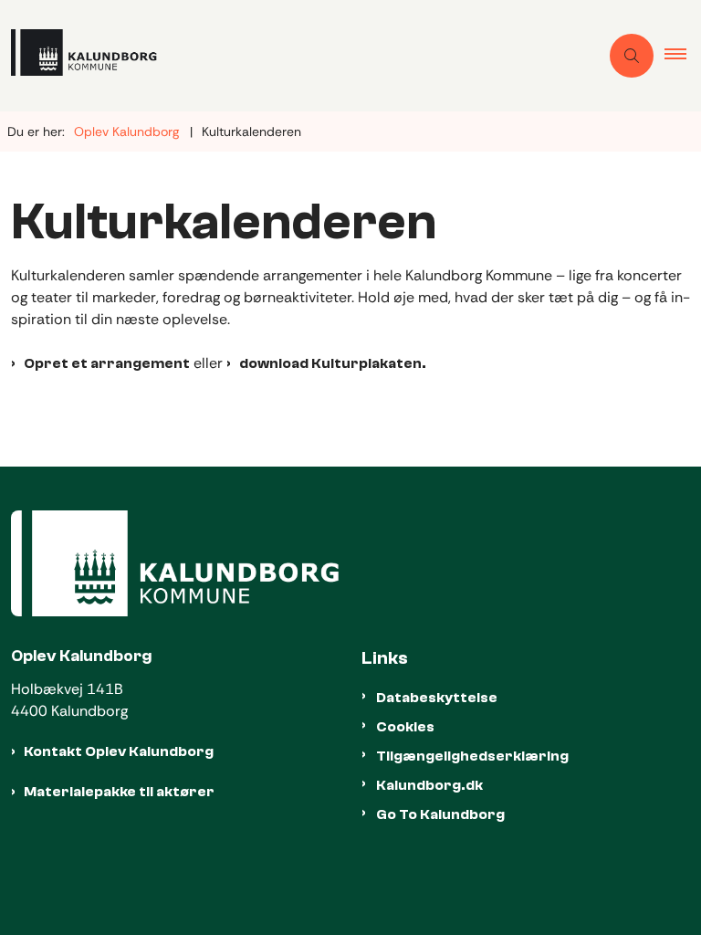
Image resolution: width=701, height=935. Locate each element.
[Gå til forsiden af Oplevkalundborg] (292, 55)
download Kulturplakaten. (332, 363)
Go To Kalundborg (440, 814)
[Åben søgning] (632, 56)
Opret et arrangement (107, 363)
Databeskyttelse (436, 697)
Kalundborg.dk (429, 785)
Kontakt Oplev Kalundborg (119, 751)
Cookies (405, 727)
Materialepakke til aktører (119, 791)
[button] (682, 55)
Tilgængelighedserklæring (472, 756)
